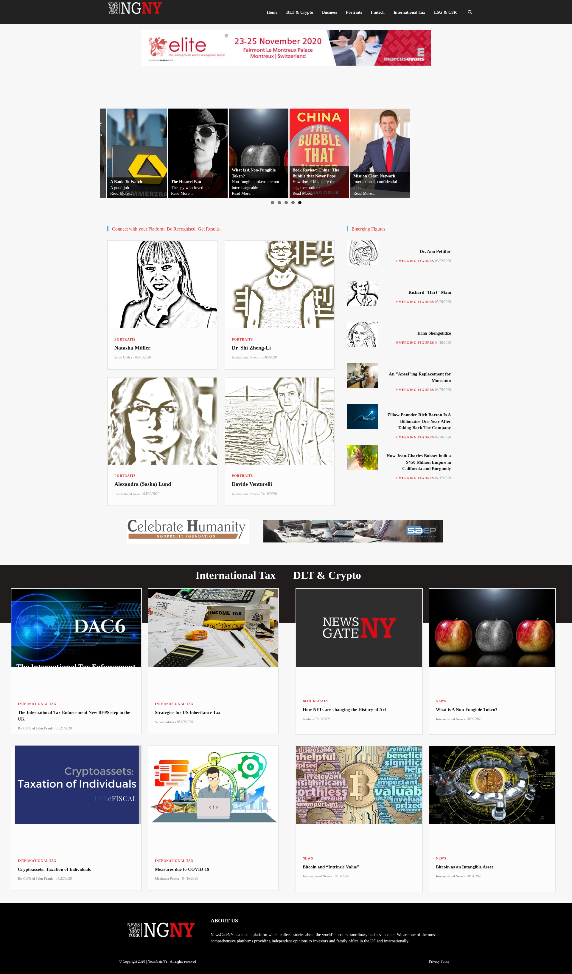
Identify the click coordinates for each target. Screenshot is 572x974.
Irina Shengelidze (434, 333)
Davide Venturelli (252, 484)
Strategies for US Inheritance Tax (187, 712)
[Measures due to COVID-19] (213, 798)
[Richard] (362, 293)
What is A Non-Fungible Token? (467, 709)
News (441, 701)
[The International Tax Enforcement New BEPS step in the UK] (76, 641)
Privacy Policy (439, 961)
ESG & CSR (445, 12)
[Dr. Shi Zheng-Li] (279, 284)
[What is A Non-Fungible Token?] (492, 639)
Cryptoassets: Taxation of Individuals (54, 869)
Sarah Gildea (123, 357)
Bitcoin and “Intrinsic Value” (331, 867)
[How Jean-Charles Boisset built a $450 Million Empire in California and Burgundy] (362, 457)
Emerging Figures (415, 261)
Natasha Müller (132, 348)
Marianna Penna (167, 878)
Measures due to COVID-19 (182, 869)
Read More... (114, 193)
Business (329, 12)
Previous (74, 151)
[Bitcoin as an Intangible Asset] (492, 796)
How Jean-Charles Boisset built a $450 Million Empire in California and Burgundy (418, 462)
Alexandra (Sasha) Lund (142, 484)
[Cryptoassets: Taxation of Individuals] (76, 798)
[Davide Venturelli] (279, 421)
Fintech (378, 12)
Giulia (307, 719)
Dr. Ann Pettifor (435, 251)
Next (491, 151)
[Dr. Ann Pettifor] (362, 252)
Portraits (125, 339)
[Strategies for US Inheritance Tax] (213, 641)
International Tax (37, 704)
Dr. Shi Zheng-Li (251, 348)
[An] (362, 375)
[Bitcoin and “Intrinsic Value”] (359, 796)
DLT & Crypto (299, 12)
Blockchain (315, 701)
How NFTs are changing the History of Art (344, 709)
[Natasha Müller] (162, 284)
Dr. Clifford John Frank (35, 728)
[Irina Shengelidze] (362, 334)
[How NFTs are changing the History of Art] (359, 639)
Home (272, 12)
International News (245, 357)
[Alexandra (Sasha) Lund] (162, 421)
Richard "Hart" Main (429, 292)
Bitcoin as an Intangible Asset (464, 867)
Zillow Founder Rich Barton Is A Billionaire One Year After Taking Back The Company (419, 421)
